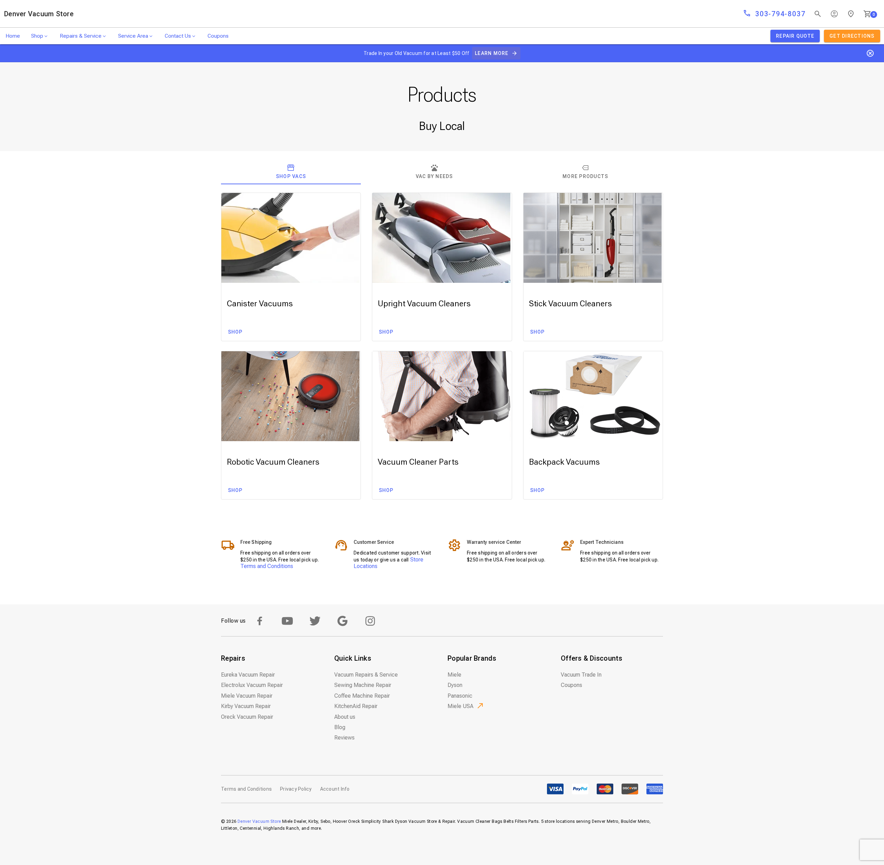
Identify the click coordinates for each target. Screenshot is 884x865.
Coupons (218, 36)
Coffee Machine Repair (362, 695)
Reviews (344, 737)
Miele (454, 674)
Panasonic (460, 695)
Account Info (335, 789)
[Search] (817, 14)
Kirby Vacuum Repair (246, 706)
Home (13, 36)
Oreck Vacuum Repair (247, 717)
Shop (37, 36)
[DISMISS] (870, 53)
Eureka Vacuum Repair (248, 674)
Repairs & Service (81, 36)
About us (344, 717)
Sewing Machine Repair (362, 685)
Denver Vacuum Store (39, 14)
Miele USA (460, 706)
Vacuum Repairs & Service (366, 674)
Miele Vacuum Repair (246, 695)
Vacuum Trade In (581, 674)
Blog (339, 727)
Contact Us (178, 36)
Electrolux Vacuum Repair (252, 685)
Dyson (455, 685)
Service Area (133, 36)
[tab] (291, 171)
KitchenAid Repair (355, 706)
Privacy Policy (296, 789)
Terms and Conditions (266, 566)
